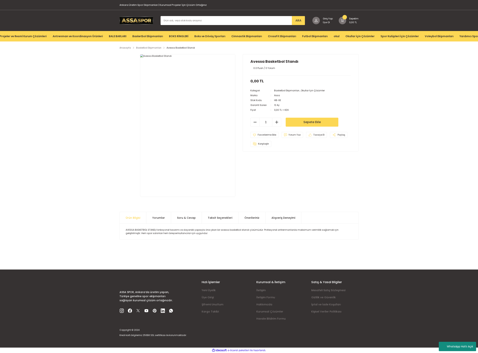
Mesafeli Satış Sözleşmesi (328, 290)
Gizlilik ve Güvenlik (323, 297)
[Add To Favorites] (264, 135)
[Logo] (136, 20)
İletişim (261, 290)
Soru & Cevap (186, 218)
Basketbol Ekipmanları (286, 90)
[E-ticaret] (238, 350)
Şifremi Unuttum (212, 304)
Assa (277, 95)
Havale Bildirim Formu (271, 319)
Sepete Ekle (312, 122)
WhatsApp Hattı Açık (460, 346)
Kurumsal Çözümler (269, 311)
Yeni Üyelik (209, 290)
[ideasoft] (219, 350)
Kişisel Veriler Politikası (326, 311)
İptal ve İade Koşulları (326, 304)
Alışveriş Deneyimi (283, 218)
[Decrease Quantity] (255, 122)
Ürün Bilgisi (133, 218)
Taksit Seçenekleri (220, 218)
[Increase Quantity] (276, 122)
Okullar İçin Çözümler (313, 90)
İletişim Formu (265, 297)
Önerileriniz (251, 218)
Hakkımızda (264, 304)
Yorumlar (158, 218)
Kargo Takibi (210, 311)
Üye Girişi (208, 297)
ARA (298, 20)
